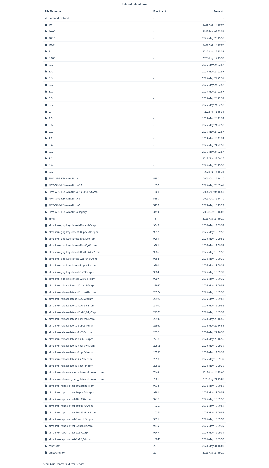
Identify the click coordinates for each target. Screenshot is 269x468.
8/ (50, 51)
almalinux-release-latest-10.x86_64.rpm (71, 305)
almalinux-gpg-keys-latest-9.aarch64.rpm (73, 258)
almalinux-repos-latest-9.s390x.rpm (69, 432)
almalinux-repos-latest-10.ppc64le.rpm (71, 392)
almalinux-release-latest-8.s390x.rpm (70, 332)
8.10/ (52, 58)
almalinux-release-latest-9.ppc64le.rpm (71, 352)
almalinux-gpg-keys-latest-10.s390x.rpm (72, 238)
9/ (50, 111)
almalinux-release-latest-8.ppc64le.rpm (71, 325)
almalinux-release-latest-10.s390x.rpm (71, 299)
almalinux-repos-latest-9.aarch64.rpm (71, 419)
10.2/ (52, 44)
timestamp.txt (57, 452)
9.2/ (51, 131)
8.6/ (51, 85)
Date (217, 11)
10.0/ (52, 31)
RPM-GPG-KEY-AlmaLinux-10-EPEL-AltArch (73, 192)
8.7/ (51, 91)
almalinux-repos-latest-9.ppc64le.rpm (71, 426)
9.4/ (51, 145)
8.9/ (51, 105)
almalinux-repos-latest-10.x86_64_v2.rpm (73, 412)
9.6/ (51, 158)
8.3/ (51, 65)
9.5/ (51, 151)
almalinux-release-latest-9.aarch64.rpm (72, 345)
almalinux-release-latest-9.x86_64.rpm (71, 365)
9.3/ (51, 138)
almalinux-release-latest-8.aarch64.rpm (72, 319)
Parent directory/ (59, 18)
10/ (51, 24)
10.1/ (52, 38)
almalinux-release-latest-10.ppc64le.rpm (72, 292)
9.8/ (51, 172)
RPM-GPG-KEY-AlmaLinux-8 (64, 198)
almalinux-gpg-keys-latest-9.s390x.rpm (71, 272)
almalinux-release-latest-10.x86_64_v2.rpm (73, 312)
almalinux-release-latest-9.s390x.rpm (70, 359)
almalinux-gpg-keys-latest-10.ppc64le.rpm (73, 232)
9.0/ (51, 118)
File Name (51, 11)
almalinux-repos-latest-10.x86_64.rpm (71, 406)
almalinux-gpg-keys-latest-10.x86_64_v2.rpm (74, 252)
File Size (158, 11)
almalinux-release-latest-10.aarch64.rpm (72, 285)
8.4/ (51, 71)
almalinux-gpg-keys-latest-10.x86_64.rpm (73, 245)
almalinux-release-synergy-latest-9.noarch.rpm (76, 379)
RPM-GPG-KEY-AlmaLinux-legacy (68, 212)
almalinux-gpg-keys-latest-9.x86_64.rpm (72, 278)
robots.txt (54, 446)
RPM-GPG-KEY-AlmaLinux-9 (64, 205)
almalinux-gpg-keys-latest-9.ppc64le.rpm (73, 265)
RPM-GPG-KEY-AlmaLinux (63, 178)
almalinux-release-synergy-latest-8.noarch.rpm (76, 372)
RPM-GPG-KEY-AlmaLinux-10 (65, 185)
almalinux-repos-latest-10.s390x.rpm (70, 399)
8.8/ (51, 98)
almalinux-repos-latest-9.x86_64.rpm (70, 439)
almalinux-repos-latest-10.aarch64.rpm (71, 385)
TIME (52, 218)
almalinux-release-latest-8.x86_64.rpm (71, 339)
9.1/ (51, 125)
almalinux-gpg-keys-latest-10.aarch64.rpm (73, 225)
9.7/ (51, 165)
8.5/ (51, 78)
